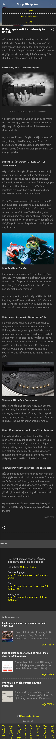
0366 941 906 (28, 567)
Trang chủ (29, 11)
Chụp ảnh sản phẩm (29, 16)
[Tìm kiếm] (52, 5)
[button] (52, 30)
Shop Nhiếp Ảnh (28, 4)
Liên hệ (29, 22)
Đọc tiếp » (48, 644)
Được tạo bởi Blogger (29, 716)
